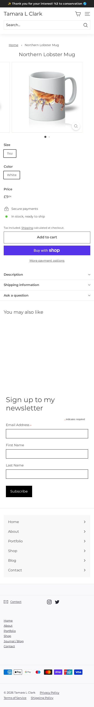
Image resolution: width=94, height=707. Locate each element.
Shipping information (21, 285)
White (11, 175)
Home (13, 45)
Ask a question (16, 295)
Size (7, 145)
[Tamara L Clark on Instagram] (49, 602)
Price (8, 189)
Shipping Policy (42, 698)
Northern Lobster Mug (42, 45)
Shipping (27, 227)
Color (8, 166)
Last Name (15, 465)
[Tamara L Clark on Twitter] (57, 602)
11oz (10, 153)
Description (13, 274)
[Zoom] (76, 126)
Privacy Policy (49, 692)
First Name (15, 445)
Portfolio (10, 631)
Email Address (18, 425)
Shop (7, 636)
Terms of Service (15, 698)
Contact (9, 646)
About (8, 625)
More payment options (47, 261)
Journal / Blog (14, 641)
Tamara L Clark (23, 14)
